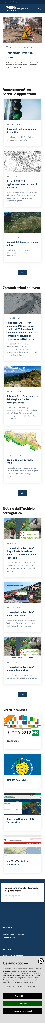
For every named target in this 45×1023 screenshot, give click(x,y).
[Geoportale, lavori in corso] (22, 29)
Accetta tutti (23, 1003)
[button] (39, 8)
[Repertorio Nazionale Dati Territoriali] (22, 804)
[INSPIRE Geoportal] (22, 764)
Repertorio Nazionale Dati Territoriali (20, 820)
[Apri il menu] (3, 8)
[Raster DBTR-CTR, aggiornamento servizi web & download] (22, 161)
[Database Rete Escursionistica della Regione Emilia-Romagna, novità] (22, 376)
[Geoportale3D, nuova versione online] (22, 222)
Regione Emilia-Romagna (10, 2)
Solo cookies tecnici (22, 996)
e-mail (13, 937)
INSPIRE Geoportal (16, 780)
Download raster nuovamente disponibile (22, 130)
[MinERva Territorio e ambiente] (22, 846)
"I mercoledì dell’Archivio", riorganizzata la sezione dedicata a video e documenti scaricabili (21, 552)
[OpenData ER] (22, 725)
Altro (22, 272)
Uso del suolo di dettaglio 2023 (19, 461)
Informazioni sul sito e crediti (14, 934)
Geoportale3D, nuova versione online (22, 243)
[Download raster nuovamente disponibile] (22, 109)
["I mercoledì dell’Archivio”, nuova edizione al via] (22, 647)
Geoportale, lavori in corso (19, 55)
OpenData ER (13, 740)
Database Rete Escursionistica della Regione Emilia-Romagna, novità (22, 399)
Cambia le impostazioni (22, 1011)
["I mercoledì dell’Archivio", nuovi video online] (22, 592)
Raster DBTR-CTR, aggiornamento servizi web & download (21, 184)
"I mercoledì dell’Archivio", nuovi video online (20, 614)
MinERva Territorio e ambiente (17, 862)
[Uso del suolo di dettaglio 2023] (22, 440)
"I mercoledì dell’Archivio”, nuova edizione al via (20, 668)
